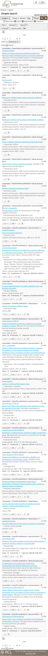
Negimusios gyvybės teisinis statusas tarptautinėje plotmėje (22, 120)
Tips (3, 25)
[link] (2, 39)
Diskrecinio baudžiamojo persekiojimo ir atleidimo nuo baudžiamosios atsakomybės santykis (21, 458)
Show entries (7, 45)
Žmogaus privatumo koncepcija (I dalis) (15, 188)
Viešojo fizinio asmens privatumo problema (17, 164)
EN (13, 70)
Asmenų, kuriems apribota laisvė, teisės (16, 384)
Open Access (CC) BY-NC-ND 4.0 (13, 430)
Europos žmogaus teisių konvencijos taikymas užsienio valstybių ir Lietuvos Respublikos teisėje (21, 505)
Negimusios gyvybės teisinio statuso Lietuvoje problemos (22, 98)
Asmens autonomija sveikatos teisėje (15, 306)
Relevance (12, 42)
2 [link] (7, 39)
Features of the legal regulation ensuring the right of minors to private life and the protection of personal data (24, 542)
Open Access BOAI (8, 539)
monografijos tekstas (9, 248)
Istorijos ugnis (7, 80)
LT (6, 70)
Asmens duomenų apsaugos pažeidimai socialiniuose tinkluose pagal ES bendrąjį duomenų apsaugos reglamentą (23, 54)
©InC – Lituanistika (10, 208)
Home (4, 10)
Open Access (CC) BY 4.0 (10, 321)
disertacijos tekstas (8, 521)
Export (23, 25)
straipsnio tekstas (8, 51)
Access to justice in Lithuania (12, 233)
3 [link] (9, 39)
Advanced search (40, 15)
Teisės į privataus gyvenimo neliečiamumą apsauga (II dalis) (22, 142)
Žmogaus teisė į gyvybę (10, 211)
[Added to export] (28, 70)
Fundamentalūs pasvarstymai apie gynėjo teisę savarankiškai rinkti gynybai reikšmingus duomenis (19, 564)
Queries (12, 25)
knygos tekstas (7, 283)
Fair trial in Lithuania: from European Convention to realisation (23, 524)
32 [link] (17, 39)
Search (10, 10)
